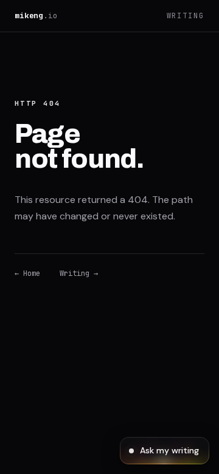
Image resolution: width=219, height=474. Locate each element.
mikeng (36, 15)
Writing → (79, 273)
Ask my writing (169, 450)
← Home (27, 273)
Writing (185, 16)
